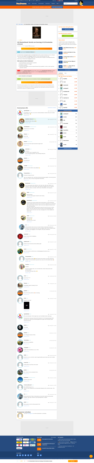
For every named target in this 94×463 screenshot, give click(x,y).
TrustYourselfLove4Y (29, 384)
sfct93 (27, 45)
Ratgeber (53, 3)
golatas (26, 369)
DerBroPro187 (27, 241)
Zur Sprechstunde (67, 35)
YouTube (31, 0)
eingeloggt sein (30, 413)
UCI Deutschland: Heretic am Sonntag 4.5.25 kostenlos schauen (39, 461)
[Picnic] (19, 445)
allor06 (26, 325)
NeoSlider (65, 78)
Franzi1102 (27, 362)
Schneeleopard (30, 126)
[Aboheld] (19, 439)
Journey (64, 132)
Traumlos (29, 264)
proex (26, 298)
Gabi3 (64, 101)
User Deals (21, 24)
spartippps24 (65, 88)
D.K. (27, 224)
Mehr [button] (58, 3)
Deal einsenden (68, 29)
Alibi (64, 120)
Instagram (27, 0)
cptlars (28, 249)
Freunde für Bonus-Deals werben (48, 448)
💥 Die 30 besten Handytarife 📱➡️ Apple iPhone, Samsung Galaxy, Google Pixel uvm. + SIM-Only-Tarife (67, 443)
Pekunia (26, 134)
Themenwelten (41, 3)
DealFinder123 (66, 97)
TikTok (35, 0)
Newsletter (38, 0)
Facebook (23, 0)
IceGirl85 (28, 165)
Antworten (25, 115)
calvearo (28, 141)
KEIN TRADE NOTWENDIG (57, 7)
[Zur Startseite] (81, 3)
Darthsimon (29, 377)
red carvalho (65, 123)
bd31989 (65, 104)
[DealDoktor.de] (21, 3)
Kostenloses (47, 3)
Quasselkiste (65, 130)
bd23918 (26, 158)
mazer (64, 81)
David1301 (65, 107)
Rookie (64, 136)
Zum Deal (36, 48)
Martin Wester (66, 140)
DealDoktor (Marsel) (30, 119)
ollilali (26, 355)
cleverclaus (28, 149)
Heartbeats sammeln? (68, 110)
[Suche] (76, 3)
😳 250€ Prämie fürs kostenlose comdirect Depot (41, 7)
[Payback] (32, 442)
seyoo (26, 275)
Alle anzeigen (67, 69)
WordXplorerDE (66, 91)
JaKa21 (26, 402)
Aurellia (64, 144)
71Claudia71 (27, 347)
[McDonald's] (25, 442)
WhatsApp (18, 0)
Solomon (65, 126)
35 (32, 45)
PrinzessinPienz (28, 173)
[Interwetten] (19, 442)
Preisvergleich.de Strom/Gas (47, 439)
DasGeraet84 (65, 85)
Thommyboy (27, 340)
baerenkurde (30, 183)
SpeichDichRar (27, 110)
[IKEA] (32, 439)
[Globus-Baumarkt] (25, 439)
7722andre (65, 94)
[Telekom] (25, 445)
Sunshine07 (27, 234)
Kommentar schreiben (52, 107)
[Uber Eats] (32, 445)
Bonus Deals (34, 3)
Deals (29, 3)
